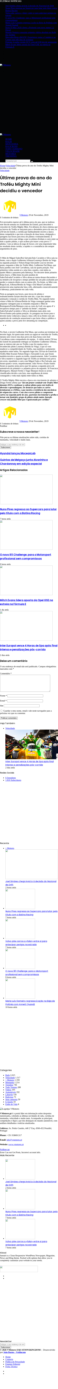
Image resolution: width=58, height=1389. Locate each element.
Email (3, 701)
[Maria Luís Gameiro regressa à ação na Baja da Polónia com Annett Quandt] (20, 998)
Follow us (5, 1149)
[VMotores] (5, 65)
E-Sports (9, 1102)
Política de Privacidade (15, 1362)
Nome (3, 696)
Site (1, 706)
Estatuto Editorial (12, 1364)
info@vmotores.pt (14, 1140)
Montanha (11, 144)
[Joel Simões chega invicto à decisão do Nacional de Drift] (20, 1179)
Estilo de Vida (11, 1104)
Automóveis (10, 1092)
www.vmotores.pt (16, 1144)
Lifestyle (9, 1094)
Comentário (6, 673)
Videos (8, 1090)
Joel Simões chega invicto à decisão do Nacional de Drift (29, 6)
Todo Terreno (13, 149)
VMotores (23, 215)
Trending (11, 156)
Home (8, 139)
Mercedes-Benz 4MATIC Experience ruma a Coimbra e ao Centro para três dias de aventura (30, 38)
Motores (10, 153)
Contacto (9, 1359)
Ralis (8, 141)
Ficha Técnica (11, 1366)
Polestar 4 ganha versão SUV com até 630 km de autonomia (31, 42)
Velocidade (12, 151)
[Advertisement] (29, 104)
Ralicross (11, 146)
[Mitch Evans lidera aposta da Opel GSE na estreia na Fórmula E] (26, 594)
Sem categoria (11, 1099)
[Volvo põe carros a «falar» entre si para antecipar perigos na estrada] (20, 938)
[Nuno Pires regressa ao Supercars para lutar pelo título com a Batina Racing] (26, 503)
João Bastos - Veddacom (14, 1352)
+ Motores (9, 1080)
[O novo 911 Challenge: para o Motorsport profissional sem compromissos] (26, 549)
